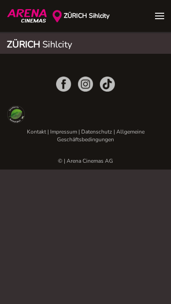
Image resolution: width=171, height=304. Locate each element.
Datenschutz (96, 131)
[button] (159, 16)
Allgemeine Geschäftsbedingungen (101, 135)
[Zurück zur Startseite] (29, 16)
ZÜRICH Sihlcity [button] (86, 15)
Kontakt (36, 131)
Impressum (63, 131)
